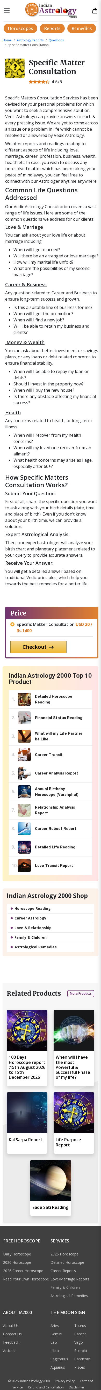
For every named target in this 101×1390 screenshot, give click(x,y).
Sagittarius (59, 1358)
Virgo (78, 1342)
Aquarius (58, 1367)
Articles (9, 1350)
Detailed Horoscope (67, 1262)
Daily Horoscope (17, 1254)
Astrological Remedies (36, 946)
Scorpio (80, 1350)
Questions (56, 40)
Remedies (81, 28)
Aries (55, 1325)
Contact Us (12, 1333)
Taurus (80, 1325)
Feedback (11, 1342)
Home (7, 40)
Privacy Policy (65, 1381)
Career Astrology (30, 918)
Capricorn (82, 1358)
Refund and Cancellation (46, 1387)
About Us (11, 1325)
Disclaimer (76, 1387)
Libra (55, 1350)
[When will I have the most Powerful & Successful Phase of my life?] (74, 1030)
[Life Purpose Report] (74, 1112)
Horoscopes (20, 28)
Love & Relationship (33, 927)
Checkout (35, 646)
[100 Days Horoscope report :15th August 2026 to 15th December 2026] (27, 1030)
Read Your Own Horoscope (26, 1279)
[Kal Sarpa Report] (27, 1112)
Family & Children (31, 937)
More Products (81, 993)
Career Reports (63, 1270)
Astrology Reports (30, 40)
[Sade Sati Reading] (50, 1180)
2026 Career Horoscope (23, 1270)
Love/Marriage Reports (70, 1279)
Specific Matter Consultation (54, 627)
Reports (52, 28)
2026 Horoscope (17, 1262)
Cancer (80, 1333)
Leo (54, 1342)
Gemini (56, 1333)
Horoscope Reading (33, 908)
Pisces (79, 1367)
